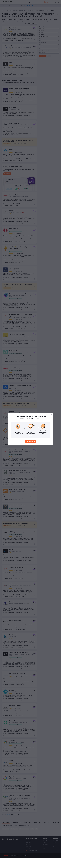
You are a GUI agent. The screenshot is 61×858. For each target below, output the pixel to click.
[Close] (51, 414)
